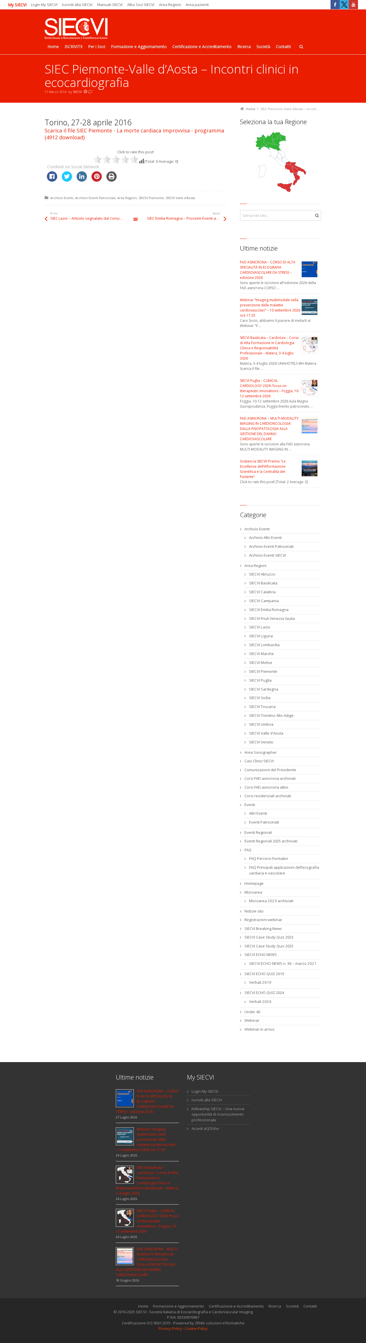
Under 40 (252, 1011)
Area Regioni (170, 4)
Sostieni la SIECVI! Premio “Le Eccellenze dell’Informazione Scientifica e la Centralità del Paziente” (263, 469)
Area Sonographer (260, 752)
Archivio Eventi (61, 198)
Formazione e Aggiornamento (178, 1306)
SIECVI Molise (260, 662)
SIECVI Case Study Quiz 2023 (268, 937)
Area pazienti (197, 4)
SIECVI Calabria (262, 591)
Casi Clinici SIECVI (259, 760)
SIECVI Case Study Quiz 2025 (268, 946)
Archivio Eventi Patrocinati (95, 198)
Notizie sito (254, 911)
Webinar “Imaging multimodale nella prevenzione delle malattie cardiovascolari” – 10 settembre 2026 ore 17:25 (270, 307)
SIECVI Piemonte (151, 198)
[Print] (111, 180)
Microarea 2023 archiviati (271, 900)
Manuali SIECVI (110, 4)
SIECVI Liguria (261, 635)
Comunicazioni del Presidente (270, 769)
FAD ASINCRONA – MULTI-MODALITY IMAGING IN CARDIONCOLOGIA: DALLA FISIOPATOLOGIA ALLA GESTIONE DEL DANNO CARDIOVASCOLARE (269, 428)
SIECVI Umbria (261, 724)
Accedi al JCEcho (205, 1128)
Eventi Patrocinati (264, 822)
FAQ (247, 849)
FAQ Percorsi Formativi (268, 858)
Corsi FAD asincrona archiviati (270, 778)
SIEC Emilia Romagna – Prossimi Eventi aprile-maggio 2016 (186, 218)
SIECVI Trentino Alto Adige (271, 715)
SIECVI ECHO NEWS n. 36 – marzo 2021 (283, 963)
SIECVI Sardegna (263, 689)
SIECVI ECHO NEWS (260, 954)
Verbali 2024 (260, 1001)
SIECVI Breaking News (263, 928)
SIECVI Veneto (261, 742)
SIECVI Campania (264, 600)
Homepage (254, 883)
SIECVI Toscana (262, 706)
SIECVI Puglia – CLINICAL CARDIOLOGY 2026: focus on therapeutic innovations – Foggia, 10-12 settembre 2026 (269, 388)
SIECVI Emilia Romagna (269, 609)
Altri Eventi (258, 813)
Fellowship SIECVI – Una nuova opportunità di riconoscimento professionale (218, 1114)
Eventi (249, 804)
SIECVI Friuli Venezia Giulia (272, 618)
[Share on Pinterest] (97, 180)
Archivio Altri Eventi (265, 537)
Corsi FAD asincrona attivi (266, 787)
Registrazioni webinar (263, 919)
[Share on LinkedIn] (82, 180)
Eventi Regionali (258, 832)
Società (292, 1306)
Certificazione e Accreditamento (236, 1306)
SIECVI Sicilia (259, 697)
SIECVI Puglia (260, 680)
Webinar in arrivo (259, 1029)
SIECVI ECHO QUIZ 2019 (264, 973)
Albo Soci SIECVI (140, 4)
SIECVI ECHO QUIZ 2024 (264, 992)
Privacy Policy (170, 1328)
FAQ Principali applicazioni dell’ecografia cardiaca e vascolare (284, 870)
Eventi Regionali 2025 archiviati (270, 841)
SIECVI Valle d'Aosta (180, 198)
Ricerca (274, 1306)
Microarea (253, 892)
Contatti (310, 1306)
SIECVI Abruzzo (262, 574)
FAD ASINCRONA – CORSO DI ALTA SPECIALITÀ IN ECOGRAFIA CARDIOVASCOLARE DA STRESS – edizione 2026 (267, 270)
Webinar (251, 1020)
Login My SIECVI (44, 4)
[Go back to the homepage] (76, 29)
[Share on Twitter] (67, 180)
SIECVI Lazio (259, 627)
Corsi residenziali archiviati (267, 795)
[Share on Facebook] (52, 180)
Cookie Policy (196, 1328)
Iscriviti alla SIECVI (77, 4)
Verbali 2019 (260, 982)
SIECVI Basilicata (263, 583)
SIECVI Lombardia (264, 644)
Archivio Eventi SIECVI (267, 555)
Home (143, 1306)
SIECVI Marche (261, 653)
